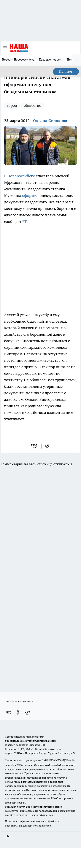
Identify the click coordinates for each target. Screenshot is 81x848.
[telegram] (48, 446)
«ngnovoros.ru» (35, 736)
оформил (31, 195)
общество (32, 105)
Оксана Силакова (50, 120)
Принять (66, 72)
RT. (24, 221)
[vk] (34, 446)
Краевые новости (51, 59)
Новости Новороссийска (18, 59)
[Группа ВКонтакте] (8, 712)
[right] (76, 60)
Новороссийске (21, 175)
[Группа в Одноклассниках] (18, 712)
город (12, 105)
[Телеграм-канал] (27, 712)
